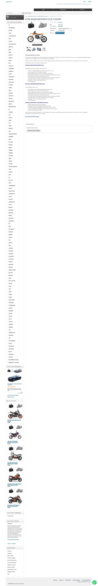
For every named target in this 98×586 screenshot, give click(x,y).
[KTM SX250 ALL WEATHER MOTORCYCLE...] (39, 49)
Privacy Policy (10, 555)
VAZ (9, 338)
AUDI (10, 38)
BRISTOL (11, 55)
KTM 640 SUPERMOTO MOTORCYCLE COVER (12, 442)
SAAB (10, 286)
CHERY (10, 74)
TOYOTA (10, 321)
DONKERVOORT (12, 106)
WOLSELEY (11, 354)
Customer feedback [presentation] (30, 124)
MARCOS (11, 207)
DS (9, 109)
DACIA (10, 90)
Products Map (10, 516)
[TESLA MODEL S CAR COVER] (14, 382)
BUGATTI (11, 57)
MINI (10, 226)
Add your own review (34, 130)
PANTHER (11, 248)
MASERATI (11, 210)
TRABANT (11, 324)
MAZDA (10, 215)
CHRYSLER (11, 82)
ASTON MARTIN (12, 36)
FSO (10, 123)
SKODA (10, 294)
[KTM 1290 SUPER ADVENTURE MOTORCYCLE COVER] (15, 474)
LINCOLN (11, 199)
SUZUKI (10, 313)
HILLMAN (11, 142)
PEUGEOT (11, 253)
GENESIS (11, 128)
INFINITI (10, 161)
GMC (10, 131)
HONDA (10, 147)
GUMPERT (11, 136)
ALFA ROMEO (12, 27)
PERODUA (11, 251)
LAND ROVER (12, 191)
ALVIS (10, 33)
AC (9, 25)
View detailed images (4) (37, 44)
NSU (10, 240)
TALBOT (10, 316)
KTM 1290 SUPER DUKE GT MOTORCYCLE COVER (13, 506)
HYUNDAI (11, 155)
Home (26, 16)
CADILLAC (11, 65)
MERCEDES (11, 221)
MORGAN (11, 231)
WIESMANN (11, 348)
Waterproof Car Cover (12, 569)
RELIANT (11, 272)
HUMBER (11, 150)
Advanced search (28, 12)
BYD (10, 63)
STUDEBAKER (12, 305)
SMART (10, 297)
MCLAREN (11, 218)
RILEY (10, 278)
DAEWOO (11, 93)
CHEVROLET (11, 76)
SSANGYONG (12, 299)
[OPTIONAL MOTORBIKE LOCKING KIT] (44, 49)
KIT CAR (10, 180)
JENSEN (10, 172)
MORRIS (10, 234)
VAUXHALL (11, 335)
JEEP (10, 169)
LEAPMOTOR (12, 193)
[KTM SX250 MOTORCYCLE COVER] (28, 49)
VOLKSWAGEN (12, 340)
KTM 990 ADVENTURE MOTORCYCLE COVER (12, 463)
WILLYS (10, 351)
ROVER (10, 283)
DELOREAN (11, 101)
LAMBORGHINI (12, 185)
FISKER (10, 117)
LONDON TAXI (12, 202)
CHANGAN (11, 71)
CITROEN (11, 85)
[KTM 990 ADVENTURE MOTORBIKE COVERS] (15, 453)
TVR (9, 329)
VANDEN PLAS (12, 332)
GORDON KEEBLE (13, 133)
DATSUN (10, 98)
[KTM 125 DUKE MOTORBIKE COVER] (15, 411)
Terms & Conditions (11, 558)
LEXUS (10, 196)
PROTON (11, 267)
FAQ (8, 574)
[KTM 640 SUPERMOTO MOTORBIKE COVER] (15, 432)
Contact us (9, 553)
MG (9, 223)
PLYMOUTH (11, 256)
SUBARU (10, 308)
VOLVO (10, 343)
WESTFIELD (11, 346)
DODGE (10, 104)
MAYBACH (11, 212)
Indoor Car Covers (11, 567)
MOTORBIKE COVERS (32, 16)
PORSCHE (11, 264)
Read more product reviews (12, 395)
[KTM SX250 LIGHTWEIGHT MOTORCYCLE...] (33, 49)
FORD (10, 120)
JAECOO (10, 163)
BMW (10, 49)
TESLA (10, 319)
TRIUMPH (11, 327)
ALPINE (10, 30)
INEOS (10, 158)
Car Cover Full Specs (11, 562)
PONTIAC (11, 261)
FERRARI (11, 112)
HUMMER (11, 153)
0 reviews (60, 22)
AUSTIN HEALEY (12, 44)
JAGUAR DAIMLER (13, 166)
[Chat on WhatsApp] (94, 582)
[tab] (30, 124)
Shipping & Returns (11, 571)
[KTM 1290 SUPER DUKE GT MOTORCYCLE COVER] (15, 496)
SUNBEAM (11, 310)
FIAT (10, 114)
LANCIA (10, 188)
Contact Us (82, 9)
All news (9, 543)
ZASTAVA (11, 357)
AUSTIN (10, 41)
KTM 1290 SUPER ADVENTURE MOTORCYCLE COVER (14, 484)
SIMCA (10, 291)
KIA (9, 177)
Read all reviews (10, 397)
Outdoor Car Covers (11, 564)
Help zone (9, 551)
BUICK (10, 60)
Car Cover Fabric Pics (12, 560)
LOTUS (10, 204)
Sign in (84, 1)
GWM (10, 139)
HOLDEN (10, 144)
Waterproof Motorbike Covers (13, 539)
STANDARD (11, 302)
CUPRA (10, 87)
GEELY (10, 125)
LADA (10, 182)
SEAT (10, 289)
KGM (10, 174)
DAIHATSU (11, 95)
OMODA (10, 242)
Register (89, 1)
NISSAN (10, 237)
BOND (10, 52)
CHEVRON (11, 79)
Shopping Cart (63, 9)
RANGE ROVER (12, 270)
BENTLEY (11, 46)
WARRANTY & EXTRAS (14, 362)
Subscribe (14, 543)
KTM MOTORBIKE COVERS (42, 16)
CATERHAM (11, 68)
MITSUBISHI (11, 229)
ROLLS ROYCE (12, 280)
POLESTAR (11, 259)
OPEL (10, 245)
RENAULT (11, 275)
